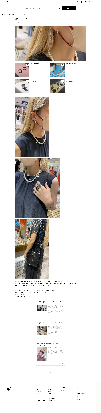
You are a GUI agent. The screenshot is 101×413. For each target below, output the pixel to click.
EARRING (49, 391)
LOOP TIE (49, 395)
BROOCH (38, 396)
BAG (37, 398)
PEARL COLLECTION (40, 400)
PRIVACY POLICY (10, 399)
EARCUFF (49, 389)
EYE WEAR (50, 396)
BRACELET (38, 395)
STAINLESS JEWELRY (52, 398)
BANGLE (49, 393)
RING (37, 389)
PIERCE (38, 393)
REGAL (8, 401)
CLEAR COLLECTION (52, 400)
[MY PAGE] (77, 2)
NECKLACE (38, 391)
